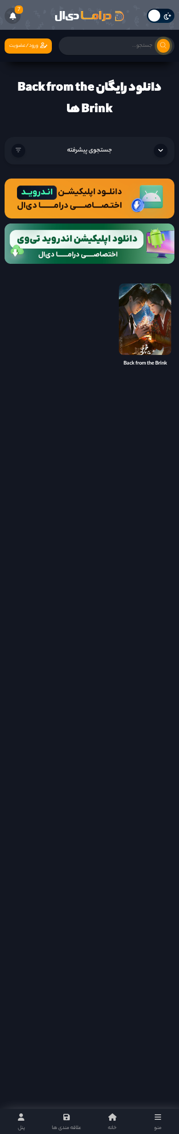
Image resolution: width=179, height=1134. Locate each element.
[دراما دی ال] (89, 16)
